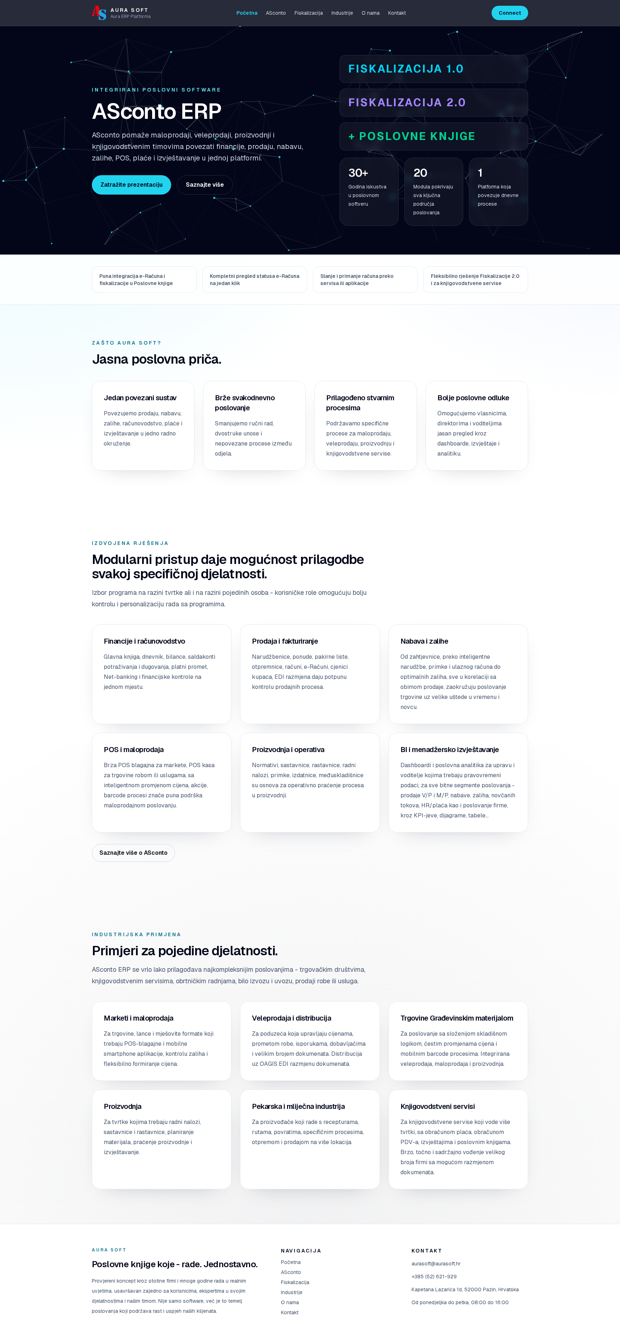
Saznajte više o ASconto (133, 853)
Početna (246, 13)
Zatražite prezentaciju (131, 184)
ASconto (276, 13)
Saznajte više (205, 184)
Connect (510, 13)
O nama (371, 13)
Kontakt (397, 13)
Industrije (342, 13)
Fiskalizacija (309, 13)
